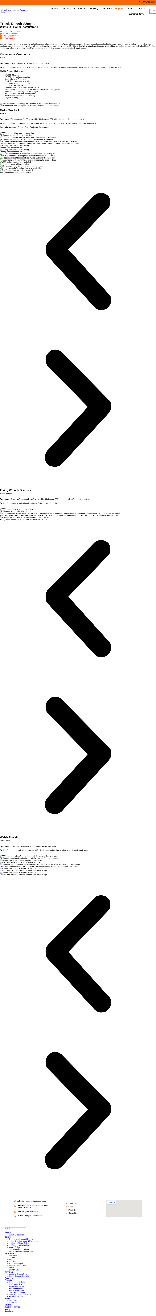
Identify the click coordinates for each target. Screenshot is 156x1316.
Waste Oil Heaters (16, 1235)
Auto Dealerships (16, 1288)
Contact (141, 8)
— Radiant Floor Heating (19, 1249)
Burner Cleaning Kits (17, 1266)
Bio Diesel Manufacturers (19, 1297)
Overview (13, 1301)
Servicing (94, 8)
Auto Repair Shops (17, 1290)
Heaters (54, 8)
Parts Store (79, 8)
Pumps (12, 1260)
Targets (12, 1257)
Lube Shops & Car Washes (20, 1295)
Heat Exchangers (16, 1264)
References (14, 1303)
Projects (119, 8)
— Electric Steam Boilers (19, 1243)
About (130, 8)
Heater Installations (17, 1282)
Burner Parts (14, 1270)
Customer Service (137, 14)
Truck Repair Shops (17, 1292)
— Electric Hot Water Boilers (20, 1245)
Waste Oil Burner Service (19, 1274)
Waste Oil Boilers (16, 1247)
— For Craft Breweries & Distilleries (23, 1241)
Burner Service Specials (19, 1276)
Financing (107, 8)
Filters (11, 1268)
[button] (55, 8)
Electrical (13, 1255)
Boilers (66, 8)
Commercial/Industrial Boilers (21, 1239)
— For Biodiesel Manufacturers (21, 1251)
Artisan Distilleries (16, 1286)
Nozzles (12, 1262)
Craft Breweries (15, 1284)
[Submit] (5, 1231)
